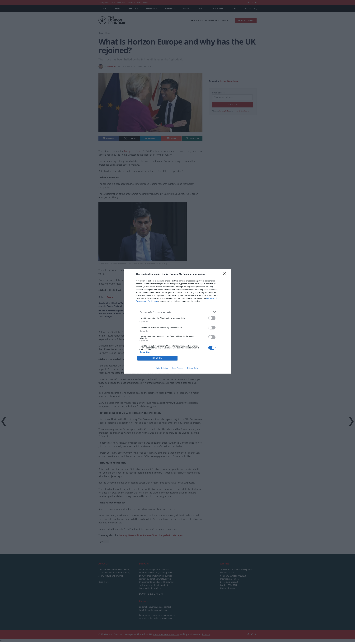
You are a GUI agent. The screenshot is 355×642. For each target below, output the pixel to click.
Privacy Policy (193, 368)
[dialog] (177, 321)
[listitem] (177, 311)
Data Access (177, 368)
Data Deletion (162, 368)
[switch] (211, 318)
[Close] (225, 274)
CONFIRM (157, 358)
